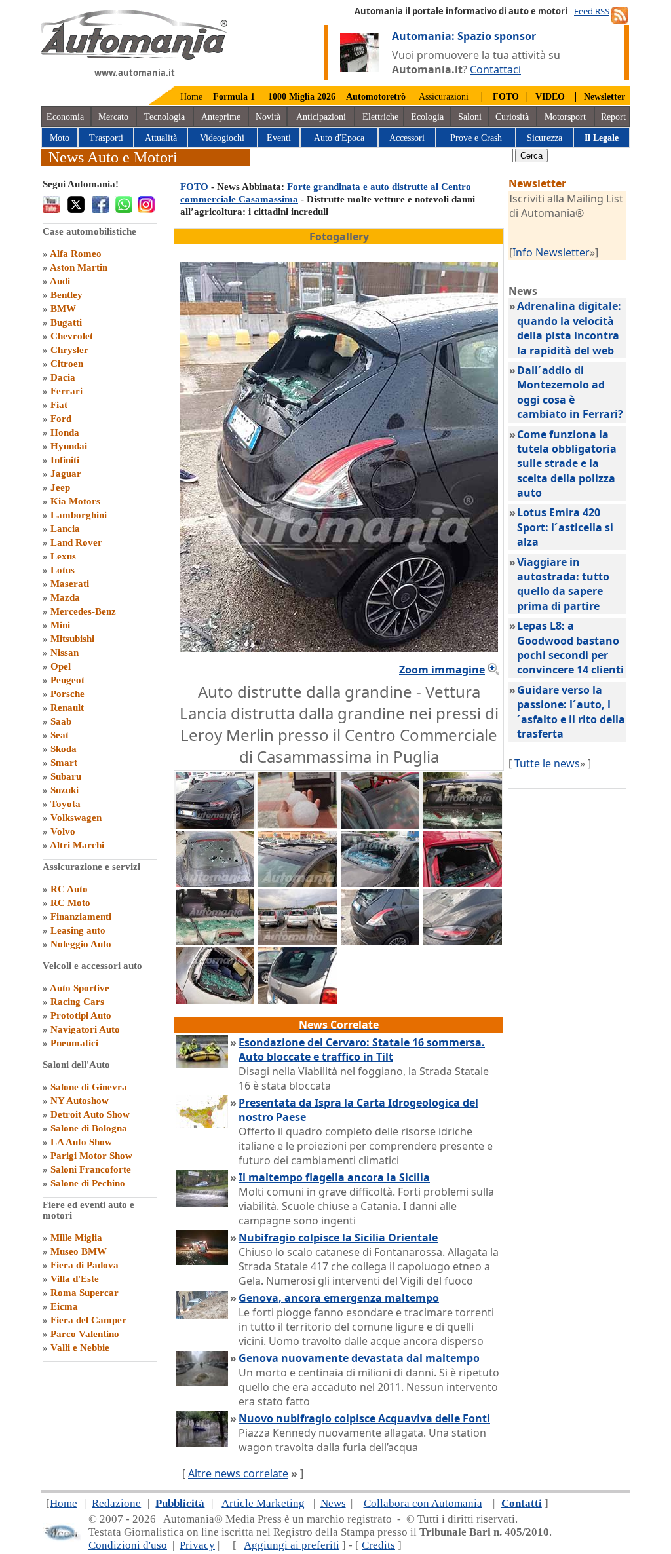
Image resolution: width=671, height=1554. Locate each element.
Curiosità (512, 117)
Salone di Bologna (88, 1128)
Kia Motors (75, 501)
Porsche (67, 694)
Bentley (66, 295)
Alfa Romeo (76, 253)
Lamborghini (78, 515)
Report (613, 117)
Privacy (197, 1545)
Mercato (113, 117)
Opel (60, 666)
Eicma (64, 1306)
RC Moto (70, 903)
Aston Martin (78, 267)
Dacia (62, 377)
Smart (63, 762)
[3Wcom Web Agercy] (62, 1538)
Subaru (65, 776)
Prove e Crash (476, 138)
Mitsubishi (72, 639)
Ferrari (66, 391)
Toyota (65, 804)
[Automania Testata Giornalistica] (135, 56)
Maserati (69, 583)
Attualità (161, 138)
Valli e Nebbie (79, 1347)
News (333, 1503)
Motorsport (565, 117)
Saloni (470, 117)
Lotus (62, 570)
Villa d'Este (74, 1279)
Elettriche (380, 117)
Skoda (63, 749)
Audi (60, 281)
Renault (67, 707)
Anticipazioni (321, 117)
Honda (64, 432)
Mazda (65, 597)
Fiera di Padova (84, 1265)
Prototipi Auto (80, 1015)
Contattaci (495, 69)
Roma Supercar (84, 1292)
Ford (60, 418)
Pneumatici (74, 1043)
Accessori (407, 138)
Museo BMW (78, 1251)
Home (191, 97)
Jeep (60, 487)
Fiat (58, 405)
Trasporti (106, 138)
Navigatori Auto (85, 1029)
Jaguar (65, 473)
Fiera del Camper (88, 1320)
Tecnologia (164, 117)
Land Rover (76, 542)
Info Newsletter (551, 252)
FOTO (194, 186)
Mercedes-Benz (83, 611)
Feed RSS (591, 11)
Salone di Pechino (87, 1183)
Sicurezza (544, 138)
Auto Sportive (79, 988)
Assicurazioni (444, 97)
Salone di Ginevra (88, 1087)
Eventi (279, 138)
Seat (59, 735)
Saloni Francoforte (90, 1169)
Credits (378, 1545)
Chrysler (69, 350)
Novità (268, 117)
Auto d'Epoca (339, 138)
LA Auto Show (81, 1142)
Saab (60, 721)
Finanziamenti (80, 916)
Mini (60, 625)
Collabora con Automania (423, 1503)
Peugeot (67, 680)
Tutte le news (547, 763)
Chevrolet (71, 336)
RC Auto (69, 889)
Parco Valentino (84, 1334)
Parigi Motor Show (91, 1155)
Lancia (65, 528)
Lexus (63, 556)
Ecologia (427, 117)
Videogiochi (222, 138)
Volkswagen (76, 817)
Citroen (66, 363)
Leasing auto (77, 930)
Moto (59, 138)
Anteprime (220, 117)
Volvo (62, 831)
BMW (63, 308)
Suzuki (64, 790)
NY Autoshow (79, 1100)
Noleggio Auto (80, 944)
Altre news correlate (238, 1473)
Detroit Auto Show (90, 1114)
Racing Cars (77, 1001)
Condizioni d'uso (127, 1545)
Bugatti (66, 322)
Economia (65, 117)
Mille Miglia (76, 1237)
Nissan (64, 652)
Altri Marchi (77, 845)
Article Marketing (263, 1503)
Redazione (116, 1503)
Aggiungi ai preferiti (291, 1545)
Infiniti (64, 460)
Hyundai (68, 446)
